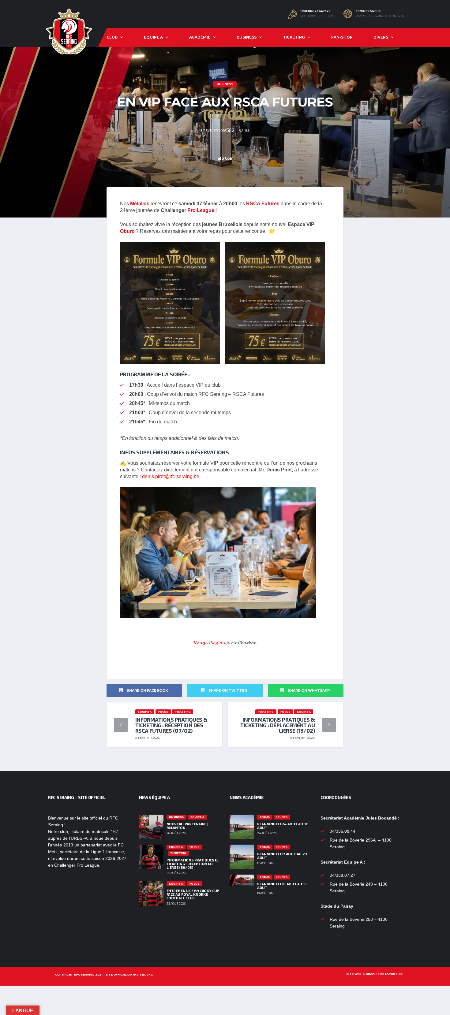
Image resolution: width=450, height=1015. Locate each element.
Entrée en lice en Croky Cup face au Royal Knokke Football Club (193, 894)
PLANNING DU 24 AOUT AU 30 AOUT (283, 826)
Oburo (127, 231)
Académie (199, 37)
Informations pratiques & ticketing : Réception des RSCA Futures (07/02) (171, 725)
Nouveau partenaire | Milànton (187, 826)
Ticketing (294, 37)
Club (112, 37)
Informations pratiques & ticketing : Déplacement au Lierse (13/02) (277, 725)
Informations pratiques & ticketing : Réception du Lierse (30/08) (192, 863)
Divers (380, 37)
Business (247, 37)
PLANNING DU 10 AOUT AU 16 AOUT (282, 886)
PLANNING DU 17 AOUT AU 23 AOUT (282, 856)
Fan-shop (342, 37)
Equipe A (153, 37)
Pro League (200, 210)
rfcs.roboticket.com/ (317, 16)
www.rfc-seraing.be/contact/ (380, 16)
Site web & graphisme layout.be (374, 974)
